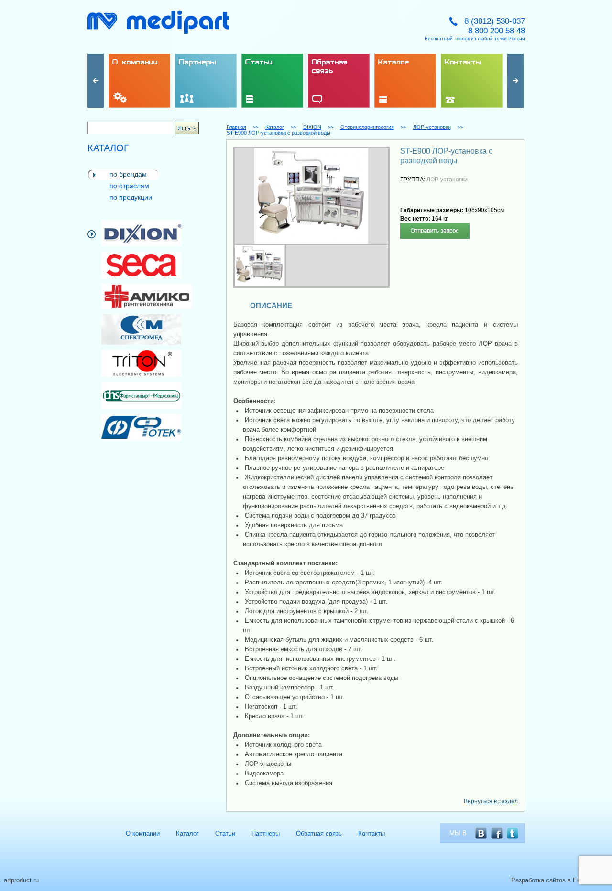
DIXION (312, 127)
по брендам (128, 174)
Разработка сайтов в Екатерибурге (561, 880)
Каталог (274, 127)
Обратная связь (319, 833)
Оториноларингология (367, 127)
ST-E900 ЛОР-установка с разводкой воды (278, 133)
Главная (236, 127)
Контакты (371, 833)
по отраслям (129, 186)
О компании (143, 833)
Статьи (225, 833)
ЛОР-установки (432, 127)
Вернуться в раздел (491, 801)
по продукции (130, 197)
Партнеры (265, 833)
